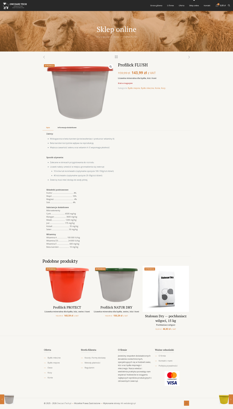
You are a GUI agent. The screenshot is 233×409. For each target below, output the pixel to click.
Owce (50, 367)
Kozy (163, 88)
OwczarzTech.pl (64, 403)
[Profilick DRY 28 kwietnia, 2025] (7, 399)
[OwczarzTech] (15, 5)
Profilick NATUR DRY (116, 307)
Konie (116, 37)
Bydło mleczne (147, 88)
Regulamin (89, 367)
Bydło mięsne (134, 88)
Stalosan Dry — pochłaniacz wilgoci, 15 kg (166, 318)
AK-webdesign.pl (128, 403)
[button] (110, 66)
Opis (48, 127)
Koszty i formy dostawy (95, 357)
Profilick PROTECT (67, 307)
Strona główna (102, 37)
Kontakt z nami (165, 360)
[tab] (48, 127)
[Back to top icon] (186, 403)
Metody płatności (92, 362)
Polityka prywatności (168, 365)
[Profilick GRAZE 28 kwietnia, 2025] (226, 399)
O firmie (162, 355)
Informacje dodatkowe (67, 127)
